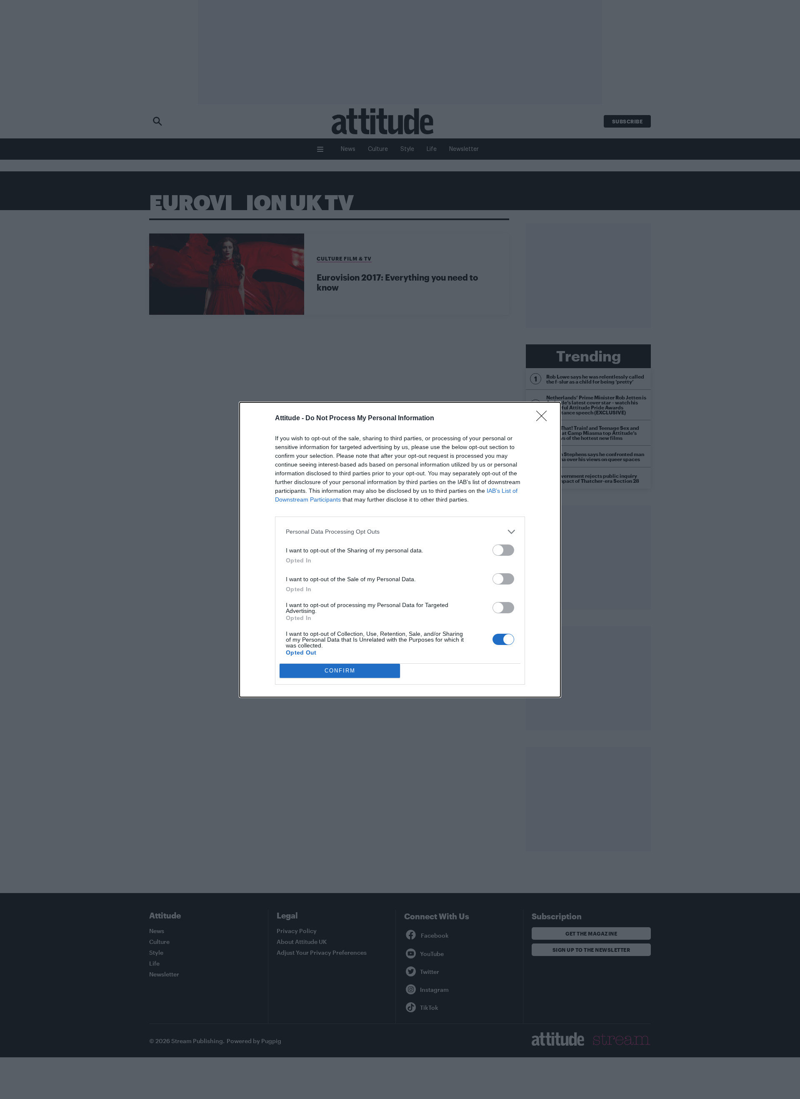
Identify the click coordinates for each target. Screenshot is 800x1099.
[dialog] (400, 549)
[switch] (503, 550)
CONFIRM (340, 670)
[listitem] (400, 531)
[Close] (544, 419)
